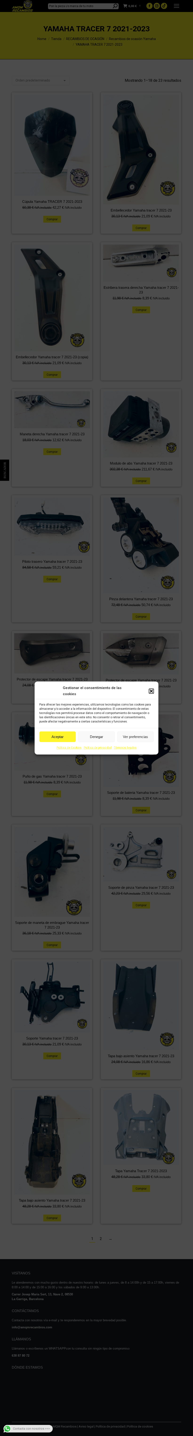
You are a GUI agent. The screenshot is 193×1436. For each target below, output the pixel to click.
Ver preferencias (135, 737)
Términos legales (125, 747)
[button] (151, 691)
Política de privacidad (98, 747)
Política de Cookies (68, 747)
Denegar (96, 737)
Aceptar (58, 737)
